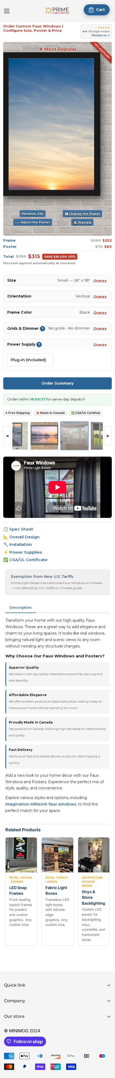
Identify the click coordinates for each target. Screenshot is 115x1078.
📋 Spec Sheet (18, 529)
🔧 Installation (17, 544)
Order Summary (57, 383)
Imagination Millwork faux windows (40, 804)
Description (21, 607)
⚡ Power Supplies (22, 552)
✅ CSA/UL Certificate (25, 559)
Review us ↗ (101, 35)
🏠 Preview (82, 222)
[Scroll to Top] (105, 1049)
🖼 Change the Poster (82, 214)
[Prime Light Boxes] (57, 11)
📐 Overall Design (21, 536)
